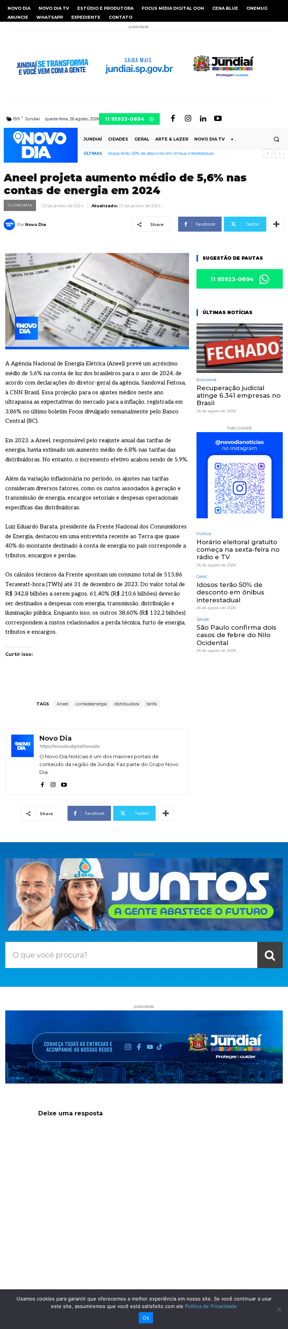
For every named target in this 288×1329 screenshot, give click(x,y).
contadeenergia (91, 703)
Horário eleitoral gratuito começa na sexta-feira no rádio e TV (237, 549)
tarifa (152, 703)
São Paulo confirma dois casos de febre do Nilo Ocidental (164, 153)
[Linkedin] (202, 118)
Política (203, 534)
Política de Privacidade (211, 1306)
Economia (20, 205)
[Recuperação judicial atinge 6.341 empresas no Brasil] (239, 348)
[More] (276, 224)
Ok (145, 1318)
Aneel (62, 703)
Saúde (202, 619)
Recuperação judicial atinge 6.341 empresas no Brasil (238, 395)
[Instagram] (188, 118)
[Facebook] (172, 118)
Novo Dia (35, 224)
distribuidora (126, 703)
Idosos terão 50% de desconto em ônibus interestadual (230, 592)
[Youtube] (218, 118)
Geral (201, 577)
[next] (279, 153)
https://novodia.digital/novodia (69, 746)
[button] (276, 139)
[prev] (267, 153)
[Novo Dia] (10, 224)
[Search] (270, 955)
